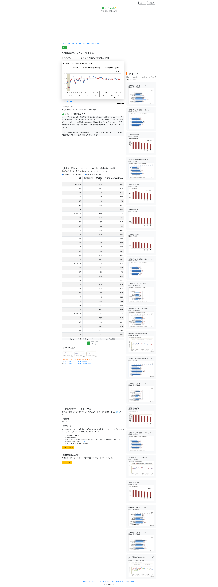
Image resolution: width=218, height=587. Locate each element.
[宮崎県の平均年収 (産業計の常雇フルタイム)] (141, 269)
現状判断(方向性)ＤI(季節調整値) (73, 174)
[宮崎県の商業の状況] (141, 220)
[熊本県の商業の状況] (141, 493)
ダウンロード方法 (67, 101)
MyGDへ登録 (67, 462)
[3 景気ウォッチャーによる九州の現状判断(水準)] (91, 353)
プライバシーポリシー (108, 581)
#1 (64, 47)
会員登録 (151, 3)
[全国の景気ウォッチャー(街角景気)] (141, 468)
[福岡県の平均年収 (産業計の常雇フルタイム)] (141, 120)
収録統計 (85, 581)
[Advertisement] (109, 25)
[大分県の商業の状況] (141, 145)
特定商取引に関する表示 (122, 581)
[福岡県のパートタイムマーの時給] (141, 518)
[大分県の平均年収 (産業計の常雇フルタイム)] (141, 170)
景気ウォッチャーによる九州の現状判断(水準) (77, 363)
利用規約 (131, 581)
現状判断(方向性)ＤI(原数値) (95, 174)
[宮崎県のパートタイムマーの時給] (141, 96)
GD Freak (108, 8)
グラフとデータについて (95, 581)
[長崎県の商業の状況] (141, 418)
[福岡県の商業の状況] (141, 195)
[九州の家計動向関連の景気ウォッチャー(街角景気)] (141, 569)
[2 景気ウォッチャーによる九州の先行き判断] (79, 353)
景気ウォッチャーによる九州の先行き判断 (76, 361)
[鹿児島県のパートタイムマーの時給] (141, 319)
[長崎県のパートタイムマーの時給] (141, 543)
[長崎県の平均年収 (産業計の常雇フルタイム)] (141, 443)
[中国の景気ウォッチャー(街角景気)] (141, 344)
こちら (117, 412)
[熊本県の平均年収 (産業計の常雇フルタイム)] (141, 369)
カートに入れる (68, 447)
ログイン (142, 3)
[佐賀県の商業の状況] (141, 245)
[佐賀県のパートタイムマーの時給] (141, 394)
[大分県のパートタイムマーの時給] (141, 294)
